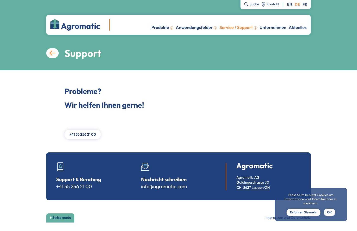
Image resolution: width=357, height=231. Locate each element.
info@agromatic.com (164, 186)
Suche (254, 4)
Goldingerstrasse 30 (252, 182)
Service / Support (236, 27)
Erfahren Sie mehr (303, 212)
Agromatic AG (247, 177)
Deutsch (297, 4)
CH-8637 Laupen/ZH (253, 187)
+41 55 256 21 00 (82, 134)
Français (305, 4)
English (289, 4)
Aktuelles (298, 27)
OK (329, 212)
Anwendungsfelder (194, 27)
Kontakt (273, 4)
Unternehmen (272, 27)
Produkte (160, 27)
